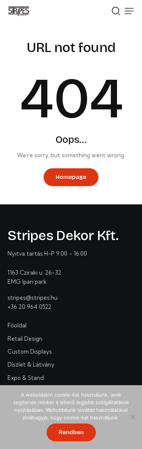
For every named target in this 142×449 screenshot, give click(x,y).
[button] (129, 11)
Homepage (71, 177)
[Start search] (116, 10)
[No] (132, 417)
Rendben (71, 432)
